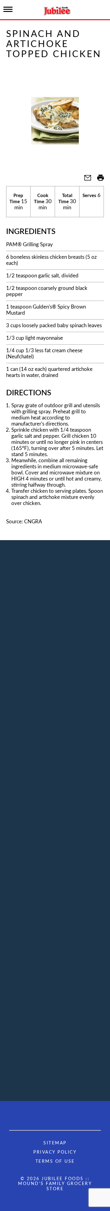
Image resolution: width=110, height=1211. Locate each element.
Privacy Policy (55, 1152)
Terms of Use (55, 1161)
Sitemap (55, 1143)
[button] (85, 179)
